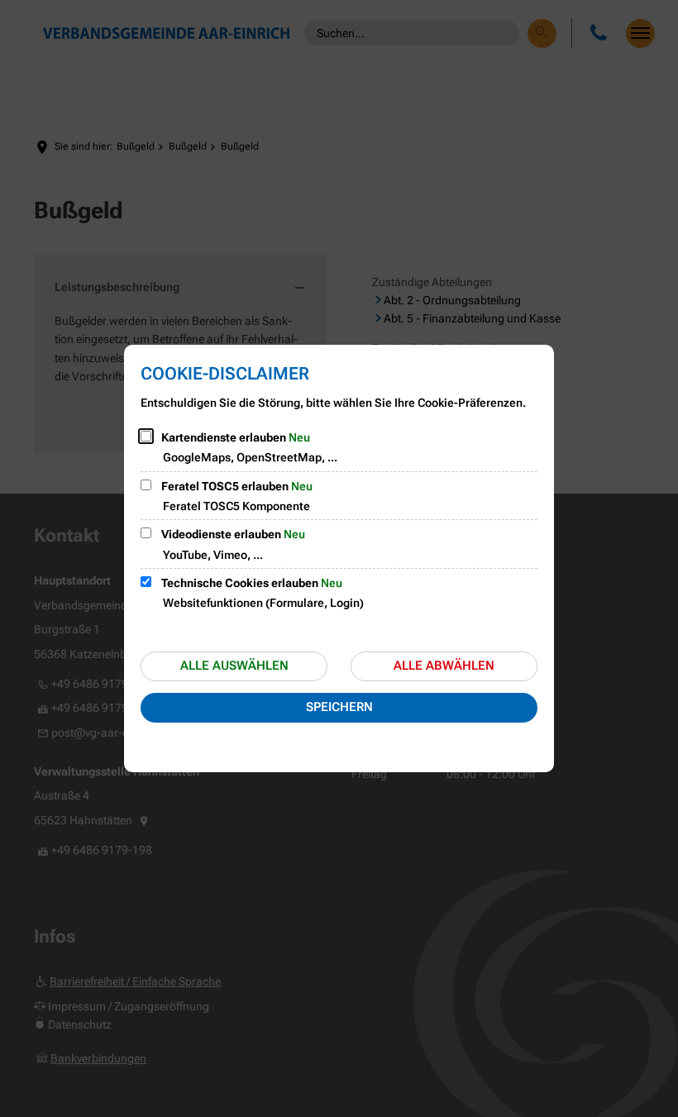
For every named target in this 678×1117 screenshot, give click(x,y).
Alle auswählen (234, 665)
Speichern (339, 706)
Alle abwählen (444, 665)
